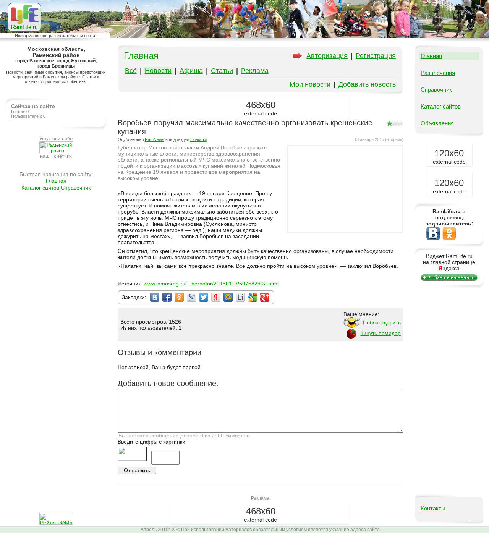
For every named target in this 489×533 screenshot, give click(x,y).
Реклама (255, 71)
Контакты (433, 508)
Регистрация (376, 56)
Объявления (437, 123)
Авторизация (327, 56)
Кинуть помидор (380, 333)
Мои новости (310, 84)
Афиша (191, 71)
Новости (158, 71)
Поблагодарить (382, 322)
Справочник (76, 188)
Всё (131, 71)
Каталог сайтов (40, 188)
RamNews (154, 139)
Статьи (222, 71)
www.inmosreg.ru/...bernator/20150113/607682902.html (211, 283)
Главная (56, 181)
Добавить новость (367, 84)
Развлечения (438, 73)
